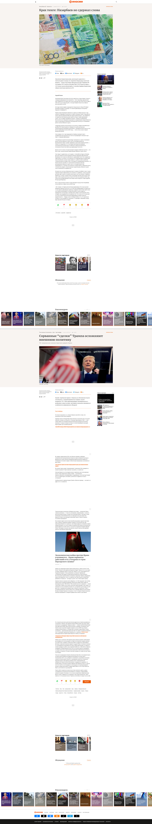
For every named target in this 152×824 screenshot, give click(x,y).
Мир (61, 688)
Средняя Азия (68, 212)
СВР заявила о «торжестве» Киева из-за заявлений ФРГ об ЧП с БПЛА (108, 407)
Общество (68, 812)
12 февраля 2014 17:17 (57, 6)
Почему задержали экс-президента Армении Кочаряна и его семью (108, 98)
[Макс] (57, 73)
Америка (76, 688)
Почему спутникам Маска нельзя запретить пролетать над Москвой (105, 400)
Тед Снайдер (58, 332)
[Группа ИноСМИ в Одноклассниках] (57, 816)
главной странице (84, 284)
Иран (73, 688)
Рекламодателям (63, 821)
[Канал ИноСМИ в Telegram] (70, 816)
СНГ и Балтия (58, 212)
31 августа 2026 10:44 (66, 332)
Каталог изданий (37, 821)
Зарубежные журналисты (48, 821)
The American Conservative (45, 332)
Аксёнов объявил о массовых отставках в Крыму (107, 87)
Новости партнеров (105, 74)
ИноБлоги (80, 812)
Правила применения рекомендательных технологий (93, 821)
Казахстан (49, 6)
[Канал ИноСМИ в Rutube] (63, 816)
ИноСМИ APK (108, 821)
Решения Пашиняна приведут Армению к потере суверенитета (105, 82)
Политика (57, 688)
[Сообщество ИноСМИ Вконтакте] (50, 816)
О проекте (57, 821)
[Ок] (82, 73)
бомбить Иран (85, 632)
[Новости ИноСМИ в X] (76, 816)
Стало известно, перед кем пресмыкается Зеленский (107, 411)
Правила (89, 280)
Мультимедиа (73, 812)
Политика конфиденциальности (74, 821)
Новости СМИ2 (73, 217)
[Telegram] (76, 73)
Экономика (51, 812)
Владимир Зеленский (82, 688)
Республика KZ (42, 6)
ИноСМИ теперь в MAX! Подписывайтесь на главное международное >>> (73, 426)
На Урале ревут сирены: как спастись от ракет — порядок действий (108, 93)
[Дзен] (62, 73)
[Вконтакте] (68, 73)
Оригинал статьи (109, 6)
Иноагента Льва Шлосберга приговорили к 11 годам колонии (108, 104)
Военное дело (61, 812)
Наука (56, 812)
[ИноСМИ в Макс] (37, 816)
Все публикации (86, 812)
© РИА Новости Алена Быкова (44, 65)
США (53, 332)
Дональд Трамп (68, 688)
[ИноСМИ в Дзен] (43, 816)
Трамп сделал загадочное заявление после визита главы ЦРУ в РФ (108, 417)
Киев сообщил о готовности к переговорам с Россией (108, 423)
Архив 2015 (63, 212)
